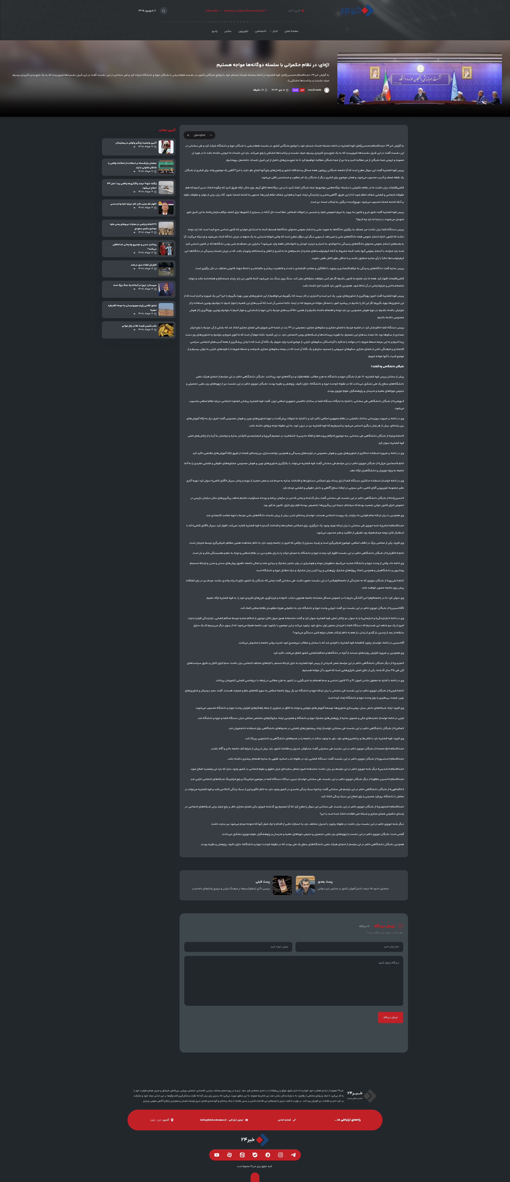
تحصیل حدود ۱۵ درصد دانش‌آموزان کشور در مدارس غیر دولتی (353, 889)
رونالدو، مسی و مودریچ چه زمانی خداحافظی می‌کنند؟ (135, 247)
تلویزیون (243, 31)
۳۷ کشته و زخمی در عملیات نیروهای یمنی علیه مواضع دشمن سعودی (133, 226)
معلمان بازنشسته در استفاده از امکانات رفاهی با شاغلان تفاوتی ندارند (132, 165)
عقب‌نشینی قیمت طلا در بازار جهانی (139, 326)
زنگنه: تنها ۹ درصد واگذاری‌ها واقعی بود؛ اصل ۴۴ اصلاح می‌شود (132, 186)
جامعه (295, 90)
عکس (227, 31)
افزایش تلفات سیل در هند (144, 265)
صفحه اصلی (291, 31)
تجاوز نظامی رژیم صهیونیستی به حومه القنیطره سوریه (132, 308)
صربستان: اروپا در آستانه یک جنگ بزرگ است (135, 285)
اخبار (275, 31)
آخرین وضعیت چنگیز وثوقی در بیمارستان (259, 11)
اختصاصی (260, 31)
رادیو (215, 31)
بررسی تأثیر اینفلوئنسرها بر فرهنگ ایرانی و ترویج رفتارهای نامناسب (231, 889)
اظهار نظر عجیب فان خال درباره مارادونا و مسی (133, 204)
